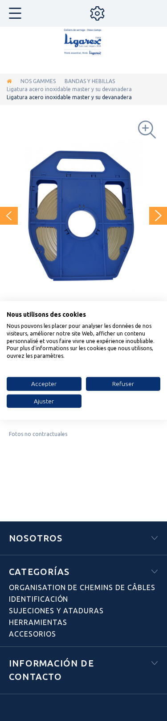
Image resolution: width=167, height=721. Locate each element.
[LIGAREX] (83, 42)
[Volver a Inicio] (9, 81)
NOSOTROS (36, 538)
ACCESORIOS (32, 634)
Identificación (38, 599)
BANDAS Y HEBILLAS (90, 81)
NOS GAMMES (38, 81)
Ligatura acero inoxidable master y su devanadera (69, 89)
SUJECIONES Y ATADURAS (56, 611)
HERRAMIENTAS (38, 622)
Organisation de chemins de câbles (82, 587)
